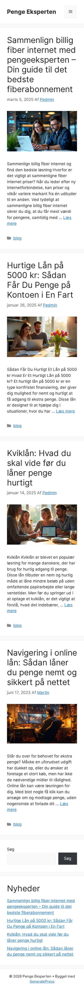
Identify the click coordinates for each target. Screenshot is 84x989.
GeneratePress (42, 981)
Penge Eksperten (31, 11)
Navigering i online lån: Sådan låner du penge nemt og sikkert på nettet (42, 667)
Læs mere (65, 411)
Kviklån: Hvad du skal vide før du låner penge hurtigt (39, 467)
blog (17, 238)
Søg (10, 849)
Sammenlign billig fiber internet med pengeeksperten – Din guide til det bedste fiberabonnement (41, 64)
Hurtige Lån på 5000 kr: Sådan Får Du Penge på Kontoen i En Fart (40, 280)
